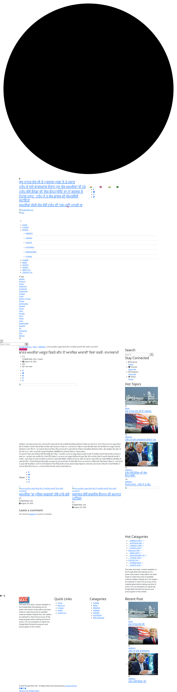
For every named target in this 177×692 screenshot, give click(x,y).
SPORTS (25, 265)
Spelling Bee (23, 323)
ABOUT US (26, 270)
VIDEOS (25, 267)
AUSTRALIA (30, 247)
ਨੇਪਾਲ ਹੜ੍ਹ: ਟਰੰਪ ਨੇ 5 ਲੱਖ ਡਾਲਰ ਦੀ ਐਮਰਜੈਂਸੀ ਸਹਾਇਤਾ (48, 198)
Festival (22, 306)
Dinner (21, 301)
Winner (22, 336)
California (23, 286)
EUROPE (29, 243)
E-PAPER (25, 227)
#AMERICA (23, 349)
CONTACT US (27, 272)
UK (20, 328)
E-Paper (61, 608)
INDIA (24, 262)
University (23, 331)
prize (21, 321)
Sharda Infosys (71, 686)
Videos (60, 610)
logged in (32, 514)
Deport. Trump (25, 299)
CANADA (29, 238)
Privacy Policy (34, 691)
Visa (20, 333)
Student (22, 326)
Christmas (23, 289)
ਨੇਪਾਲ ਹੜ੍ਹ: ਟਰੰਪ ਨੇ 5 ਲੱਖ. (138, 484)
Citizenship (23, 291)
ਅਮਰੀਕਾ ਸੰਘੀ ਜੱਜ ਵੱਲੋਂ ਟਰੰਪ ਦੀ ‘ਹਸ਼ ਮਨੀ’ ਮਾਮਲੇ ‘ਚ (50, 205)
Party (21, 316)
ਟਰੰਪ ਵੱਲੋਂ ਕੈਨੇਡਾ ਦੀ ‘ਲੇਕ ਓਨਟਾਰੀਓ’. (136, 474)
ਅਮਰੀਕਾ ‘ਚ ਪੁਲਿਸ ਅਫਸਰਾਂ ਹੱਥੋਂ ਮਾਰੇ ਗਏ (44, 494)
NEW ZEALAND (98, 618)
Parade (22, 313)
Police (21, 318)
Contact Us (62, 613)
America (22, 281)
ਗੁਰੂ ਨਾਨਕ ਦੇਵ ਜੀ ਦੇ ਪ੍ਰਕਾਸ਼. (138, 411)
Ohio (21, 311)
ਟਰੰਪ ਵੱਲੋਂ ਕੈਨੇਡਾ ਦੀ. (137, 681)
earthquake (23, 304)
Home (60, 603)
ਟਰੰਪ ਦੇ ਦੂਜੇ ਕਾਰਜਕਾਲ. (139, 651)
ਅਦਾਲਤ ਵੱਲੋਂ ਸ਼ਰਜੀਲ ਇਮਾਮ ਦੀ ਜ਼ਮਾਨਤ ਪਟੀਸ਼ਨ (96, 496)
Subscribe (132, 369)
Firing (21, 309)
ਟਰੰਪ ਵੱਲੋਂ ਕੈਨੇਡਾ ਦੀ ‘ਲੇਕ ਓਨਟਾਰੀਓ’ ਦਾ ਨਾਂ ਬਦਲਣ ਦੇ (51, 191)
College (22, 294)
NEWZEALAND (31, 252)
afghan (22, 279)
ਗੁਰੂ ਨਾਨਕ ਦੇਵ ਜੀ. (136, 624)
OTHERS (29, 256)
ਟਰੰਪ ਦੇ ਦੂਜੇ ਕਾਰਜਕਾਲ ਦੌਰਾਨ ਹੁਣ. (140, 439)
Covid (21, 296)
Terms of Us (23, 691)
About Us (61, 605)
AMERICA (29, 233)
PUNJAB (25, 260)
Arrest (21, 284)
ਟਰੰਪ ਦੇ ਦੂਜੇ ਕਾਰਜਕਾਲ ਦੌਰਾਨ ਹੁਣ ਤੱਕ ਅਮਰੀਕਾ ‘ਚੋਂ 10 (52, 186)
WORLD (25, 230)
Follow (130, 364)
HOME (24, 225)
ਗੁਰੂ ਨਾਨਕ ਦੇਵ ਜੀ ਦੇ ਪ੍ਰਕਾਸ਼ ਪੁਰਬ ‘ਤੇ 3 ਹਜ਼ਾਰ (47, 182)
